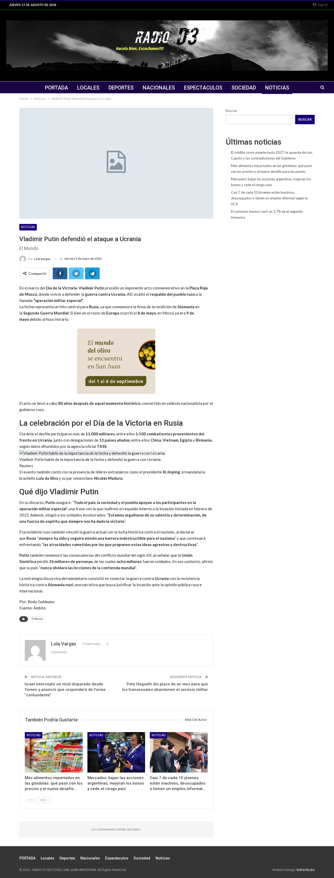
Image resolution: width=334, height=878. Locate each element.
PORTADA (56, 88)
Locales (88, 88)
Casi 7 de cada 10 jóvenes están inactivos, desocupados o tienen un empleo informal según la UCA (269, 198)
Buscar (231, 111)
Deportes (121, 88)
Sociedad (243, 88)
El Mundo (37, 619)
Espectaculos (203, 88)
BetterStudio (306, 870)
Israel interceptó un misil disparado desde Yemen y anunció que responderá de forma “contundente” (65, 689)
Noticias (277, 88)
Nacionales (159, 88)
